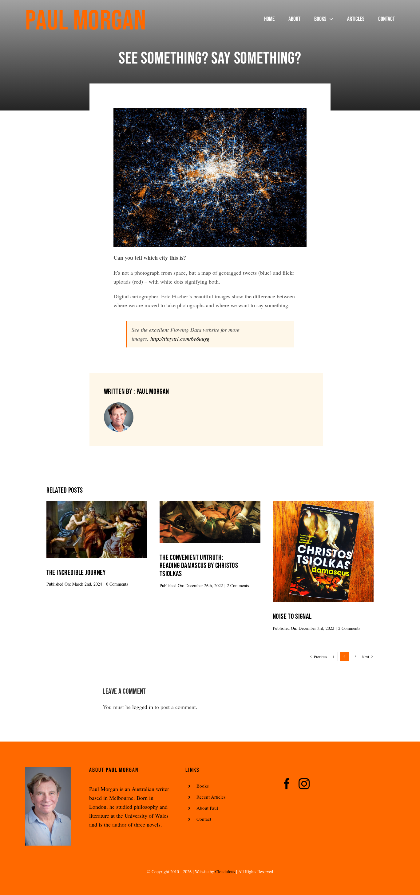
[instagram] (304, 783)
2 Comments (238, 585)
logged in (142, 707)
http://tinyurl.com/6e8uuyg (179, 338)
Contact (203, 819)
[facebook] (286, 783)
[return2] (96, 504)
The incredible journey (76, 572)
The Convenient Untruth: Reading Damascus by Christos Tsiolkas (199, 566)
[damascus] (210, 504)
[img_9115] (323, 504)
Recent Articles (211, 797)
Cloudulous (225, 871)
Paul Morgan (85, 21)
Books (202, 786)
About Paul (207, 808)
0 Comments (117, 584)
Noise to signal (292, 616)
